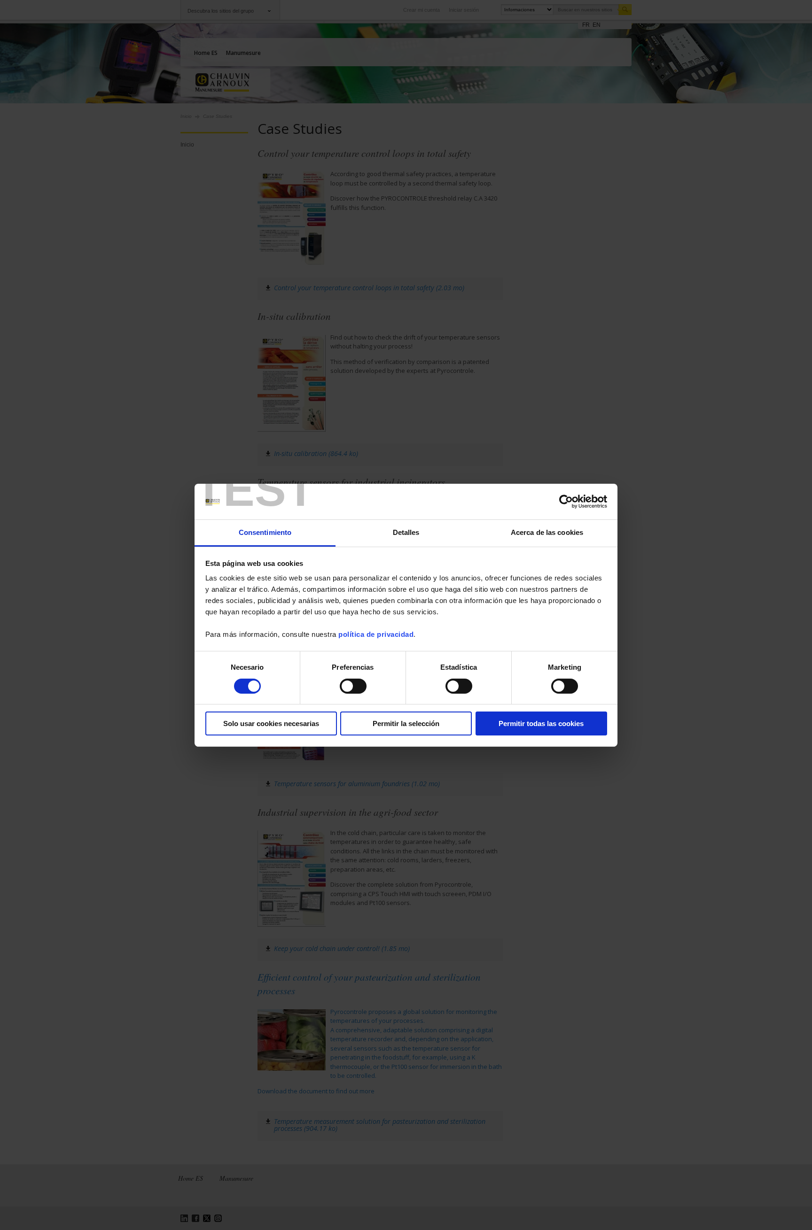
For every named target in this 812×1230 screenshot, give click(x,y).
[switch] (353, 686)
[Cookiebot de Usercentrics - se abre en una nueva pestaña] (566, 502)
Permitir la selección (406, 723)
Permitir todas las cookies (541, 723)
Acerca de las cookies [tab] (547, 532)
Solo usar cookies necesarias (271, 723)
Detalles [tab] (406, 532)
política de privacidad (376, 634)
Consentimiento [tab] (265, 532)
